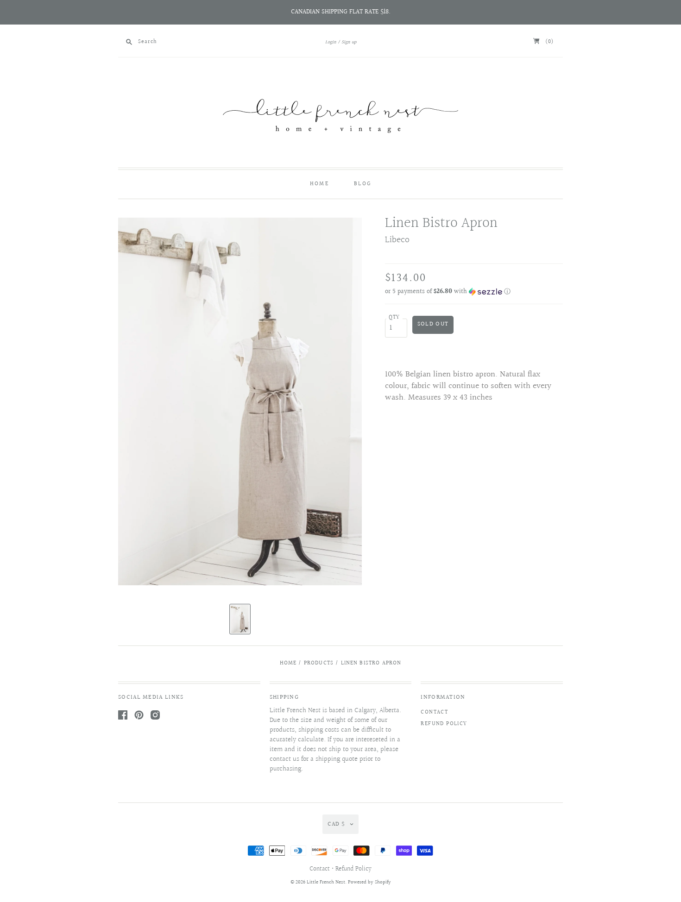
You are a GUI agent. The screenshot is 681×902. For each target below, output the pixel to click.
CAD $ (336, 824)
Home (319, 184)
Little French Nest (326, 882)
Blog (362, 184)
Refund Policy (444, 724)
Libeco (397, 239)
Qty (394, 317)
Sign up (348, 42)
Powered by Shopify (369, 882)
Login (330, 42)
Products (319, 663)
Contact (434, 712)
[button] (474, 292)
